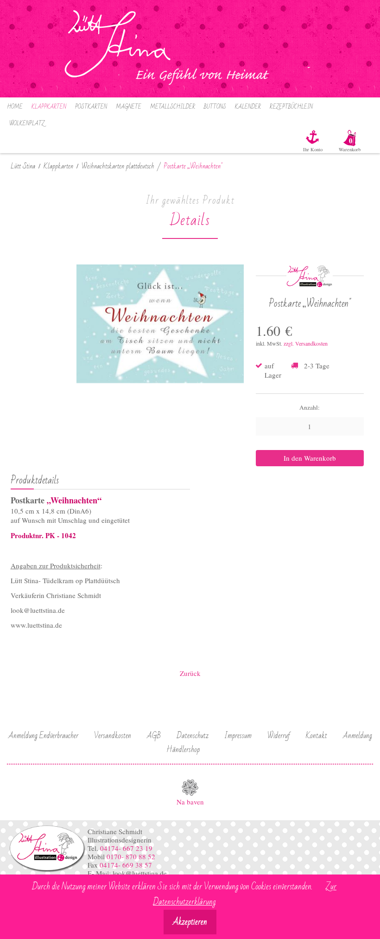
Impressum (238, 736)
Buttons (215, 107)
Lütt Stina (23, 166)
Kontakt (316, 736)
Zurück (190, 673)
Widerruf (278, 736)
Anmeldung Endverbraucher (43, 736)
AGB (154, 736)
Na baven (190, 801)
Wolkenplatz (26, 124)
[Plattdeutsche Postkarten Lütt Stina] (47, 870)
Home (15, 107)
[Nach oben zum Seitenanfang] (190, 787)
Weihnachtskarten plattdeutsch (118, 166)
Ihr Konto (313, 149)
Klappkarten (49, 107)
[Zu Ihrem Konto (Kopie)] (317, 137)
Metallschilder (172, 107)
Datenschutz (193, 736)
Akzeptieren (190, 922)
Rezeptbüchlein (291, 107)
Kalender (248, 107)
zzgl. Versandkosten (306, 343)
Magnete (128, 107)
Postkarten (91, 107)
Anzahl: (309, 407)
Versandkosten (112, 736)
